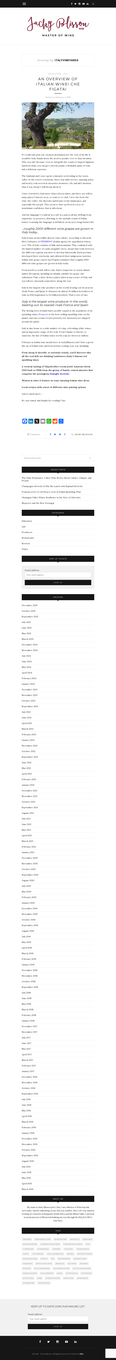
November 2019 (29, 914)
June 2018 (26, 998)
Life (65, 74)
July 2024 (26, 656)
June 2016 (26, 1105)
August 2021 (28, 813)
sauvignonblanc (42, 1268)
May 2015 (26, 1178)
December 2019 (29, 908)
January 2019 (28, 964)
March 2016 (27, 1121)
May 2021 (26, 830)
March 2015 (27, 1189)
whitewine (86, 1273)
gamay (26, 1254)
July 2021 (26, 818)
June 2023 (26, 717)
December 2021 (29, 790)
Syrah (59, 1273)
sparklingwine (30, 1273)
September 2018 (30, 987)
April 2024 (27, 672)
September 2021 (30, 807)
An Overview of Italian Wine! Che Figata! (58, 84)
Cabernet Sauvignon (50, 1244)
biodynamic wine (43, 1239)
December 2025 (29, 605)
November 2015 (29, 1144)
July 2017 (26, 1037)
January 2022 (28, 785)
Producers (27, 532)
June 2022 (26, 762)
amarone (27, 1239)
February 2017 (29, 1065)
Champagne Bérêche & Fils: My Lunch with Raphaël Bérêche (52, 486)
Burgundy (87, 1239)
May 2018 (26, 1004)
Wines (25, 549)
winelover (69, 1278)
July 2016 (26, 1099)
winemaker (82, 1278)
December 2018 (29, 970)
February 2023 (29, 734)
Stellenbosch (47, 1273)
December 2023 (29, 689)
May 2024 (26, 667)
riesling (27, 1268)
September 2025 (30, 616)
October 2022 (28, 751)
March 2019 (27, 953)
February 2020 (29, 897)
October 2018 (28, 981)
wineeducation (53, 1278)
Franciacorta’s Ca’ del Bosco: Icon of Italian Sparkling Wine (51, 492)
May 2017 (26, 1048)
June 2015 (26, 1172)
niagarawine (64, 1259)
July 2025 (26, 622)
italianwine (38, 1254)
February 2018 (29, 1015)
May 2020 (26, 891)
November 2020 (30, 863)
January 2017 (28, 1071)
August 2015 (28, 1161)
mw (52, 1259)
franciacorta (83, 1249)
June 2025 (27, 627)
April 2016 (27, 1116)
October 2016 (28, 1088)
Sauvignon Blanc (61, 1268)
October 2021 (28, 801)
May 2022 (26, 768)
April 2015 (27, 1183)
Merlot (44, 1259)
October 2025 (28, 611)
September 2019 (30, 925)
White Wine (28, 1278)
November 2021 (29, 796)
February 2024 (29, 678)
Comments (33, 434)
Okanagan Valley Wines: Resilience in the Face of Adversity (51, 497)
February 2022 (29, 779)
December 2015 (29, 1138)
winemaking (29, 1283)
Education (55, 74)
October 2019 (28, 919)
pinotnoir (27, 1263)
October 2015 (28, 1150)
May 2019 (26, 942)
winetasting (44, 1283)
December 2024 (29, 644)
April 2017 (27, 1054)
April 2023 (27, 723)
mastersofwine (30, 1259)
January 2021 (28, 852)
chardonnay (43, 1249)
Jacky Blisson (83, 434)
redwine (84, 1263)
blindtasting (60, 1239)
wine (39, 1278)
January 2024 (28, 684)
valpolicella (72, 1273)
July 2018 (26, 992)
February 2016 (29, 1127)
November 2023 (29, 695)
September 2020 (30, 874)
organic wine (80, 1259)
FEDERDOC (47, 241)
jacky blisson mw (55, 1254)
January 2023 (28, 740)
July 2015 (26, 1166)
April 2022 (27, 773)
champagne (28, 1249)
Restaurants (28, 537)
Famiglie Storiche (59, 373)
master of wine (84, 1254)
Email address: (32, 570)
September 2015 (30, 1155)
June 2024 (27, 661)
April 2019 (27, 947)
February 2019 (29, 959)
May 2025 (26, 633)
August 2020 (28, 880)
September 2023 (30, 706)
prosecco (60, 1263)
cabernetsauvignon (72, 1244)
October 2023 (28, 700)
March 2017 (27, 1060)
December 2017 (29, 1026)
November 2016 (29, 1082)
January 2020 (28, 903)
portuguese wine (44, 1263)
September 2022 (30, 757)
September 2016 (30, 1093)
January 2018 (28, 1020)
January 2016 (28, 1133)
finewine (68, 1249)
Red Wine (72, 1263)
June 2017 (26, 1043)
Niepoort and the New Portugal (38, 503)
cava (88, 1244)
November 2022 (29, 745)
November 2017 (29, 1032)
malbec (70, 1254)
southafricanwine (82, 1268)
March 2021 (27, 841)
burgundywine (30, 1244)
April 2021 (27, 835)
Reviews (26, 543)
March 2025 (28, 639)
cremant (57, 1249)
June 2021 (26, 824)
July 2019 (26, 936)
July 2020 (26, 886)
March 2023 (27, 728)
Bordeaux (74, 1239)
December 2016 (29, 1077)
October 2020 (29, 869)
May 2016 (26, 1110)
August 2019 (28, 931)
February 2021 (29, 846)
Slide (82, 1354)
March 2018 (27, 1009)
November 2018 (29, 975)
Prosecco (43, 314)
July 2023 (26, 712)
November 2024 (30, 650)
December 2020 (30, 858)
